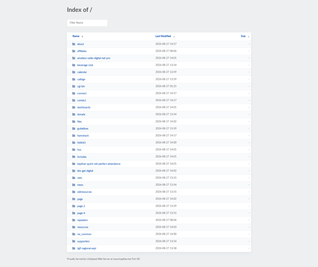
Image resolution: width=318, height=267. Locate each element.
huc (79, 150)
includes (81, 157)
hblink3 (81, 143)
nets (79, 178)
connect (81, 93)
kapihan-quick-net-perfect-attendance (98, 164)
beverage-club (85, 65)
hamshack (83, 136)
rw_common (84, 234)
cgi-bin (81, 86)
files (79, 121)
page (80, 199)
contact (81, 100)
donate (81, 114)
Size (243, 36)
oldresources (84, 192)
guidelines (82, 129)
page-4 (81, 213)
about (80, 44)
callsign (81, 79)
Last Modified (163, 36)
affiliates (81, 51)
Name (76, 36)
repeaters (82, 220)
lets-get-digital (85, 171)
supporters (83, 241)
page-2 (81, 206)
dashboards (83, 107)
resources (82, 227)
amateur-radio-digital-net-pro (93, 58)
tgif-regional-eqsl (86, 248)
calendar (82, 72)
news (80, 185)
